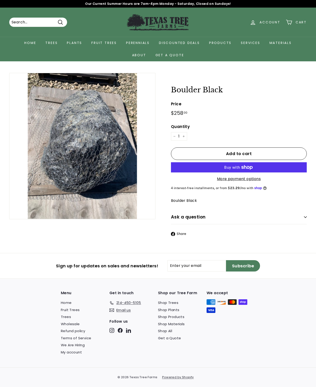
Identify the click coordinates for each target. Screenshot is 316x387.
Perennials (138, 43)
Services (250, 43)
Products (220, 43)
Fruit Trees (104, 43)
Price (176, 104)
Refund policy (73, 330)
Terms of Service (76, 338)
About (139, 55)
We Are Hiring (73, 345)
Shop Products (171, 316)
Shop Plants (168, 309)
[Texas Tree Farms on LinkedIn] (128, 330)
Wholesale (70, 323)
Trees (51, 43)
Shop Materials (171, 323)
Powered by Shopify (178, 377)
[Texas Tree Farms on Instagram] (111, 330)
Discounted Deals (179, 43)
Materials (281, 43)
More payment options (239, 178)
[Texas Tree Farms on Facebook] (120, 330)
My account (71, 352)
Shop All (165, 330)
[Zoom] (82, 146)
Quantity (180, 126)
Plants (74, 43)
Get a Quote (169, 55)
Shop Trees (168, 302)
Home (30, 43)
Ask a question (188, 217)
